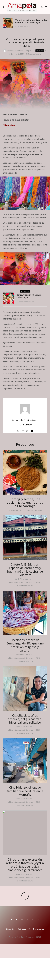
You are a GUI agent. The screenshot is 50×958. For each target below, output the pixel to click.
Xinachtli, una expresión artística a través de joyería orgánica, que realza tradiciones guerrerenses (25, 865)
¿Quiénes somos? (23, 929)
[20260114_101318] (25, 688)
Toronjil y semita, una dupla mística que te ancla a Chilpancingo (31, 21)
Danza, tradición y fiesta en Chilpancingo (29, 296)
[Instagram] (22, 919)
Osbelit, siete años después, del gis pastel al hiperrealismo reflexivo (25, 719)
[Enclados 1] (25, 613)
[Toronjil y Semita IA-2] (8, 23)
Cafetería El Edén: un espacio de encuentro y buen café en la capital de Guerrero (25, 570)
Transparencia (38, 929)
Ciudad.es (40, 50)
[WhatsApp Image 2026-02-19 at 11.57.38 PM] (25, 537)
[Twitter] (16, 919)
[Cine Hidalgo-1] (25, 760)
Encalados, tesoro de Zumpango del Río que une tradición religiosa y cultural (25, 645)
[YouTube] (27, 919)
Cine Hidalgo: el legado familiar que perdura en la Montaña (25, 791)
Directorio (10, 929)
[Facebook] (11, 919)
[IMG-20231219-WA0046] (8, 298)
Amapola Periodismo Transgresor (20, 50)
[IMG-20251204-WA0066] (25, 832)
